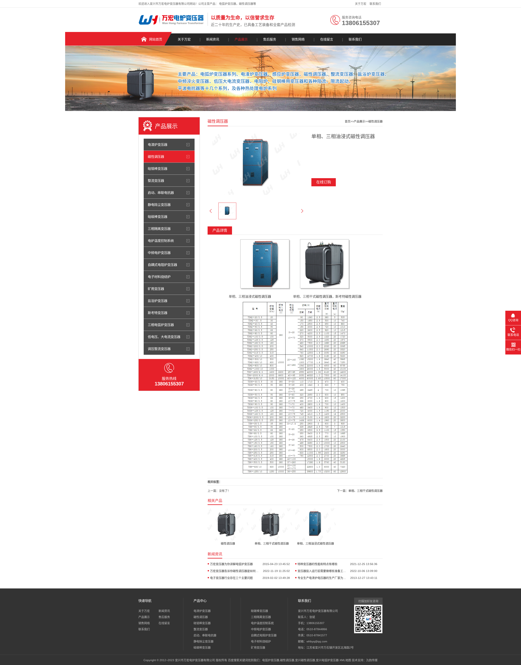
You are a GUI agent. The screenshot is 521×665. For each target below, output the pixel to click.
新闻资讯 (212, 39)
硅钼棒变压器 (157, 168)
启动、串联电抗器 (161, 192)
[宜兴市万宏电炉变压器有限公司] (172, 25)
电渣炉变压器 (157, 144)
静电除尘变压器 (159, 204)
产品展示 (241, 39)
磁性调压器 (156, 156)
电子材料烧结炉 (159, 277)
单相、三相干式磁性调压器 (365, 490)
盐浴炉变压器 (157, 301)
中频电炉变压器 (159, 253)
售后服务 (269, 39)
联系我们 (375, 3)
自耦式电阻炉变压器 (162, 265)
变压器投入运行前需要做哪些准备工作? (322, 571)
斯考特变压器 (157, 313)
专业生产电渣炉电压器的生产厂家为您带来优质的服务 (322, 577)
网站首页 (155, 39)
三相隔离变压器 (159, 228)
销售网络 (298, 39)
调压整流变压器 (159, 349)
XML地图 (345, 660)
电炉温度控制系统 (161, 241)
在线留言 (326, 39)
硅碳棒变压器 (157, 216)
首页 (347, 121)
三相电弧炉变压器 (161, 325)
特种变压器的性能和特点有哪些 (317, 564)
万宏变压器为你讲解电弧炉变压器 (231, 564)
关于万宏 (360, 3)
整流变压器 (156, 180)
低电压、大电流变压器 (164, 337)
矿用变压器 (156, 289)
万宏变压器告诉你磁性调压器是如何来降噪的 (234, 571)
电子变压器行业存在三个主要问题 (231, 577)
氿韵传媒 (372, 660)
